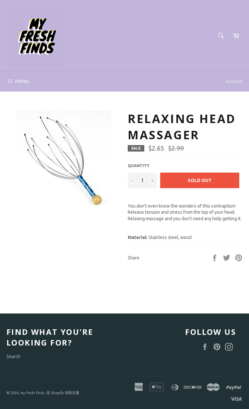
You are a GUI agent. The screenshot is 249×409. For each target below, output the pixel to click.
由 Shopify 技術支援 (62, 393)
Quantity (138, 166)
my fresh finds (32, 393)
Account (234, 81)
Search (13, 356)
